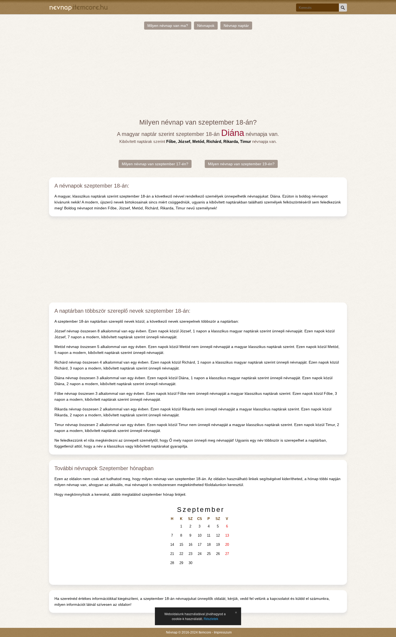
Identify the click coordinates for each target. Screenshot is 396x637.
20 (227, 545)
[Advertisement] (197, 74)
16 (190, 545)
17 (200, 545)
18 (209, 545)
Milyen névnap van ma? (167, 25)
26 (218, 554)
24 (200, 554)
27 (227, 554)
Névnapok (205, 25)
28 (172, 563)
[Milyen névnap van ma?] (78, 7)
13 (227, 535)
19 (218, 545)
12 (218, 535)
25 (209, 554)
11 (208, 535)
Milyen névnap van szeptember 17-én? (155, 164)
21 (172, 554)
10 (200, 535)
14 (172, 545)
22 (181, 554)
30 (190, 563)
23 (190, 554)
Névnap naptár (236, 25)
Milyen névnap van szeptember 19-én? (241, 164)
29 (181, 563)
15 (181, 545)
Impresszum (223, 632)
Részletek (211, 618)
